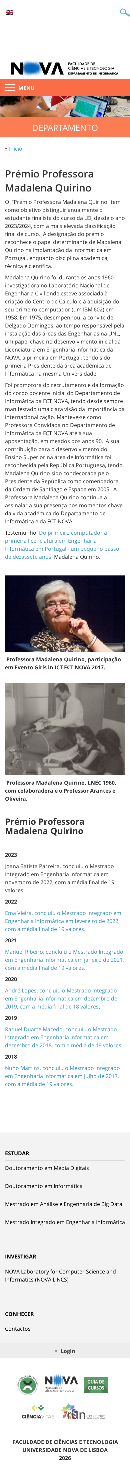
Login (68, 1351)
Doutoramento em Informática (44, 1186)
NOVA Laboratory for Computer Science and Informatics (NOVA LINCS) (60, 1275)
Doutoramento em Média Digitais (47, 1168)
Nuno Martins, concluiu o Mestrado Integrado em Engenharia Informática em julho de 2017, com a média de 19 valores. (62, 1076)
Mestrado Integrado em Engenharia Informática (65, 1222)
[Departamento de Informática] (65, 68)
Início (15, 148)
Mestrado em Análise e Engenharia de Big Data (63, 1204)
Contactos (18, 1328)
